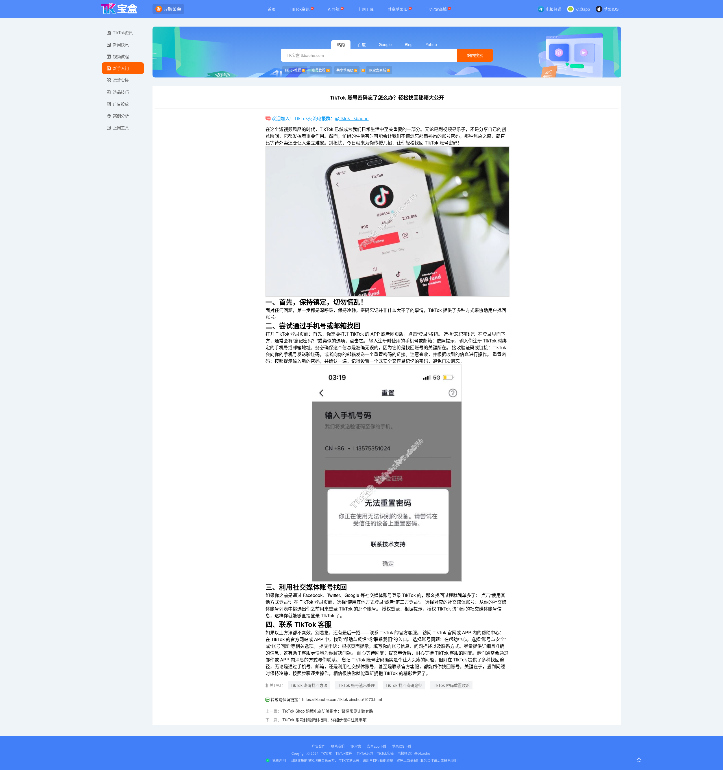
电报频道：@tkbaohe (413, 753)
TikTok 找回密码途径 (404, 685)
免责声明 (279, 760)
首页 (272, 9)
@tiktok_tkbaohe (352, 118)
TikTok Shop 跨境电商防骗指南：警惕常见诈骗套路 (327, 711)
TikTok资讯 (300, 9)
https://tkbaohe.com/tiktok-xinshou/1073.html (342, 699)
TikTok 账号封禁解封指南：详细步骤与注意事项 (324, 719)
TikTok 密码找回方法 (309, 685)
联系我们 (338, 746)
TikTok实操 (385, 753)
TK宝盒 (355, 746)
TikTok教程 (292, 70)
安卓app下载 (376, 746)
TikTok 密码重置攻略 (451, 685)
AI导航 (334, 9)
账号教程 (318, 70)
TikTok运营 (365, 753)
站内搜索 (475, 55)
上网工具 (366, 9)
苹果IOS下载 (401, 746)
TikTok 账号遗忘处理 (356, 685)
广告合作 (318, 746)
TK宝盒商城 (437, 9)
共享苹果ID (398, 9)
